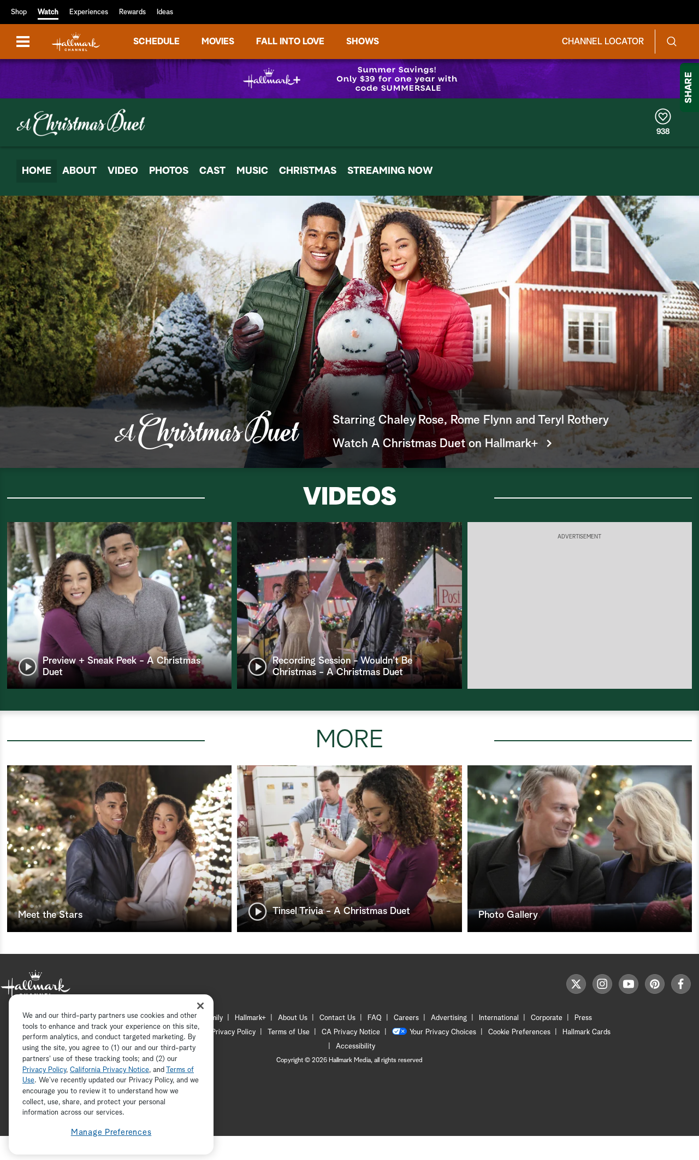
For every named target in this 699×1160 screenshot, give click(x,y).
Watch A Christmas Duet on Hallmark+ (435, 444)
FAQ (375, 1018)
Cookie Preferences (519, 1032)
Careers (406, 1018)
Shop (19, 12)
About (79, 171)
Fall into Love (290, 41)
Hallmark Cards (586, 1032)
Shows (362, 41)
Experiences (88, 12)
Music (252, 171)
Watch (48, 12)
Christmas (307, 171)
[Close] (200, 1005)
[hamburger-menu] (22, 41)
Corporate (546, 1018)
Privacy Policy (233, 1032)
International (499, 1018)
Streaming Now (390, 171)
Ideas (165, 12)
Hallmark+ (250, 1018)
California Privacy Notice (109, 1070)
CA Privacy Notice (351, 1032)
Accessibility (355, 1046)
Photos (168, 171)
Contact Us (337, 1018)
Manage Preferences (111, 1132)
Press (583, 1018)
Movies (218, 41)
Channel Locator (603, 41)
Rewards (132, 12)
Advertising (449, 1018)
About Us (292, 1018)
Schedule (156, 41)
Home (36, 171)
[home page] (75, 41)
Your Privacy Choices (443, 1032)
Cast (212, 171)
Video (123, 171)
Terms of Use (289, 1032)
